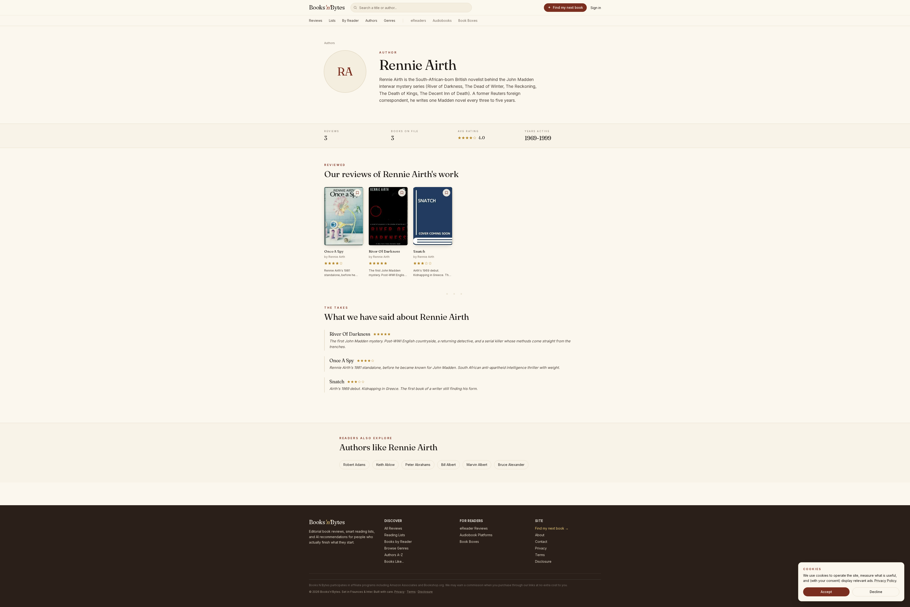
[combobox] (411, 7)
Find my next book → (552, 528)
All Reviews (393, 528)
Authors (371, 20)
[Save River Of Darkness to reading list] (402, 192)
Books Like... (394, 561)
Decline (876, 592)
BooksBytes (327, 7)
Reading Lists (394, 535)
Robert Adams (354, 465)
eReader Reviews (474, 528)
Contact (541, 542)
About (539, 535)
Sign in (596, 8)
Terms (540, 555)
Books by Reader (398, 542)
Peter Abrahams (417, 465)
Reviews (315, 20)
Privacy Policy (885, 581)
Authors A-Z (393, 555)
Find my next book (568, 7)
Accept (826, 592)
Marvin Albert (477, 465)
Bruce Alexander (511, 465)
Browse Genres (396, 548)
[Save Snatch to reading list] (446, 192)
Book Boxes (468, 20)
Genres (389, 20)
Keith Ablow (385, 465)
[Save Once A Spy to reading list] (357, 192)
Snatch (336, 381)
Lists (332, 20)
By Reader (350, 20)
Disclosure (543, 561)
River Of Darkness (349, 334)
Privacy (541, 548)
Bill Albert (448, 465)
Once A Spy (341, 360)
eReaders (418, 20)
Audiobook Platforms (476, 535)
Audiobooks (442, 20)
